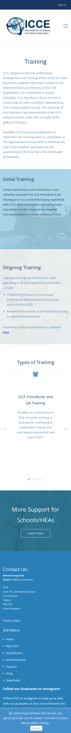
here (6, 332)
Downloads (13, 680)
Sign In (62, 4)
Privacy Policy (12, 620)
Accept (36, 728)
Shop (9, 673)
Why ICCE (12, 646)
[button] (5, 429)
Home (10, 639)
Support (11, 666)
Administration (16, 660)
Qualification (14, 653)
